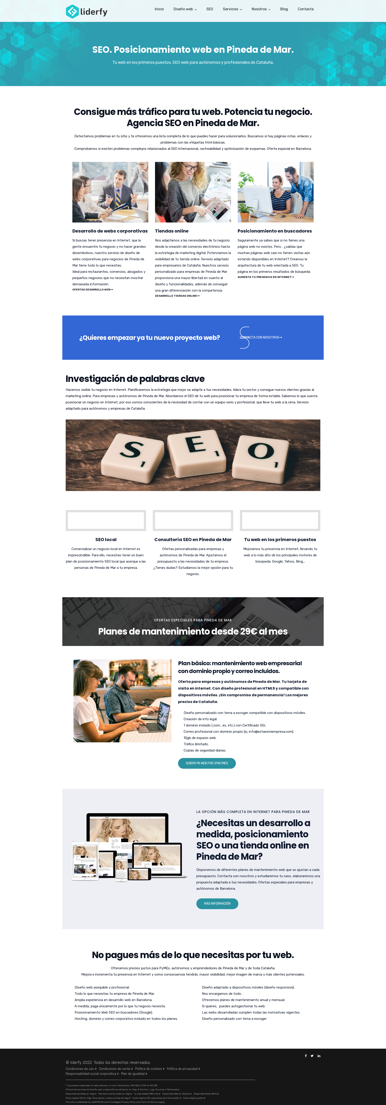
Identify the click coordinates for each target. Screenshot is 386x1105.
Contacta (306, 9)
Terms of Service (149, 1102)
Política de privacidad (182, 1069)
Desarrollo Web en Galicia (176, 1093)
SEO (209, 9)
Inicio (159, 9)
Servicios (230, 9)
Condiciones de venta (115, 1069)
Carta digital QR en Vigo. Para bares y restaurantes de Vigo (97, 1098)
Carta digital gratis (193, 1098)
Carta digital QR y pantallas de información (156, 1098)
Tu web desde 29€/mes (146, 1093)
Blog (284, 9)
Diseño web (183, 9)
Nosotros (259, 9)
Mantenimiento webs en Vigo (115, 1093)
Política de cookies (149, 1069)
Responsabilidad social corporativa (91, 1074)
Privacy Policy (128, 1102)
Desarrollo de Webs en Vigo (80, 1093)
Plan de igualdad (133, 1074)
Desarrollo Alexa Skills (206, 1093)
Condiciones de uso (80, 1069)
